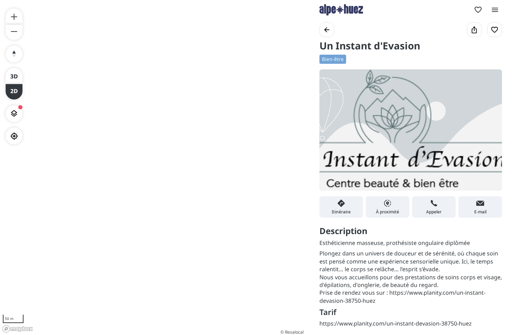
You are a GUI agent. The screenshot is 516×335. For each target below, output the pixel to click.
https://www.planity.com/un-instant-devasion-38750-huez (395, 323)
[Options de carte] (14, 113)
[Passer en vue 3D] (14, 75)
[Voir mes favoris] (478, 10)
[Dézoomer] (14, 32)
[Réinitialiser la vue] (14, 54)
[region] (152, 167)
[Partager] (474, 29)
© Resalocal (292, 332)
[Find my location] (14, 136)
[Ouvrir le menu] (495, 10)
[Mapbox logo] (17, 329)
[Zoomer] (14, 16)
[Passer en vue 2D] (14, 92)
